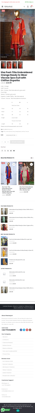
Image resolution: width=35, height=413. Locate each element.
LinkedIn (8, 150)
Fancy (14, 131)
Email (14, 150)
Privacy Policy (6, 354)
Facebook (2, 150)
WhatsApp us (29, 2)
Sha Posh (3, 147)
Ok (18, 410)
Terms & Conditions (29, 308)
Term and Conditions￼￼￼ (10, 351)
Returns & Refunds (18, 308)
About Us (15, 306)
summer (23, 131)
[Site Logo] (8, 6)
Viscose (27, 131)
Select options (13, 164)
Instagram (30, 330)
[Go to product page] (4, 211)
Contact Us (21, 306)
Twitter (5, 150)
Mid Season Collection (9, 367)
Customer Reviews (7, 306)
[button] (3, 6)
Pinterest (11, 150)
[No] (33, 408)
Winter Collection (7, 370)
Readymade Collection (9, 375)
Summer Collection (8, 364)
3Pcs (5, 131)
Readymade (18, 131)
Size (2, 135)
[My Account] (28, 6)
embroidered (9, 131)
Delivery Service (29, 306)
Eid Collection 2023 (8, 361)
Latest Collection (7, 372)
